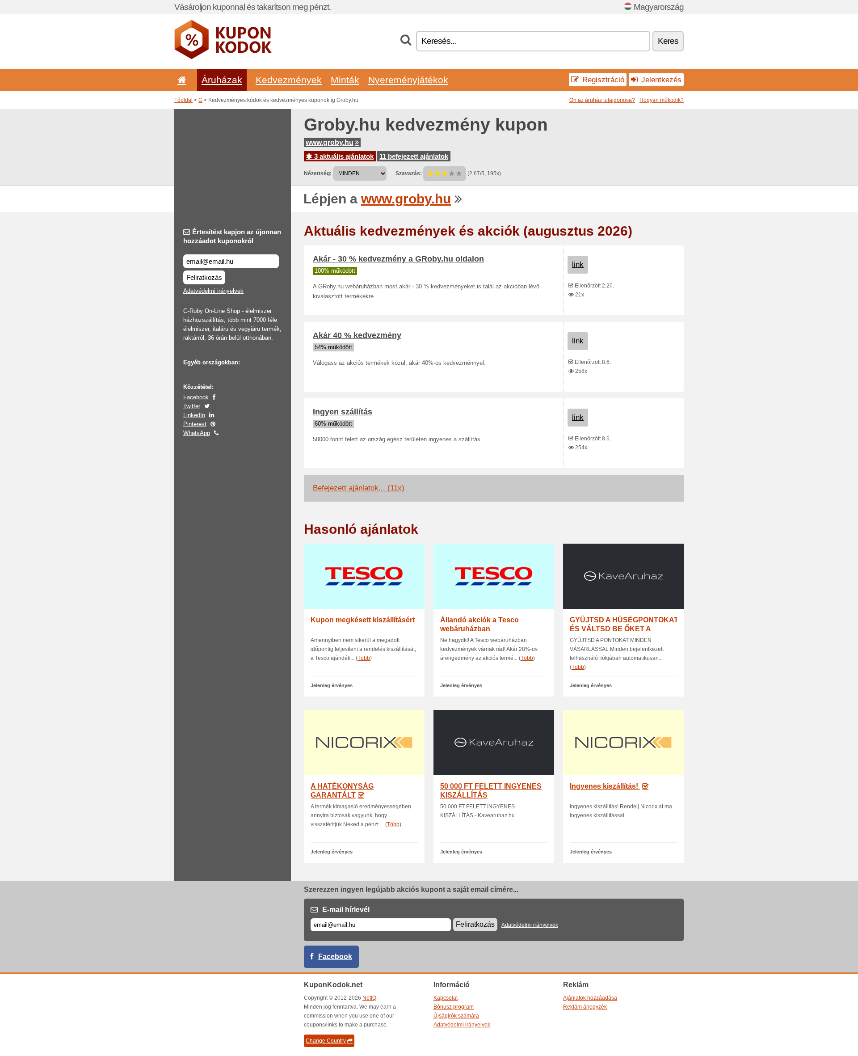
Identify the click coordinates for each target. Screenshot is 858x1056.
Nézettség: (318, 173)
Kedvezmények (289, 80)
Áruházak (222, 80)
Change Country (326, 1041)
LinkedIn (194, 415)
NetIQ (369, 998)
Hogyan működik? (661, 100)
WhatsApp (196, 433)
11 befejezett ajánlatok (413, 156)
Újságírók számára (456, 1016)
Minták (345, 80)
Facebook (196, 397)
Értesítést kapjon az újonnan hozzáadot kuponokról (232, 236)
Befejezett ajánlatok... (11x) (358, 488)
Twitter (191, 406)
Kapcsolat (445, 998)
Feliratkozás (204, 277)
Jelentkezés (660, 79)
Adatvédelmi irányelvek (213, 290)
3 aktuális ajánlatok (343, 156)
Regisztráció (602, 79)
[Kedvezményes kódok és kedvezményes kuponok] (223, 57)
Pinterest (194, 424)
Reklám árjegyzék (585, 1007)
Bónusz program (453, 1007)
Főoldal (183, 100)
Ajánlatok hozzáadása (590, 998)
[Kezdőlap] (180, 80)
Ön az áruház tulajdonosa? (602, 100)
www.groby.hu (329, 142)
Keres (668, 41)
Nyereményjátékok (408, 80)
